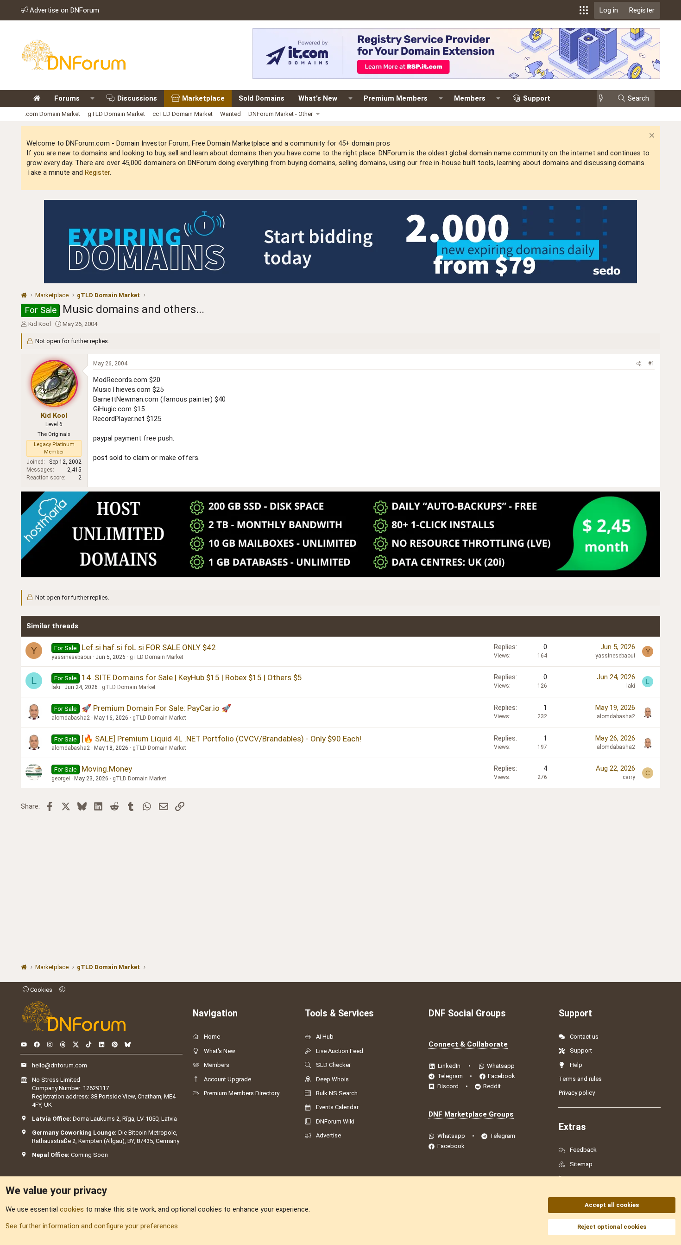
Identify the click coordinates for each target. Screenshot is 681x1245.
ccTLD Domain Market (182, 113)
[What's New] (604, 98)
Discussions (137, 98)
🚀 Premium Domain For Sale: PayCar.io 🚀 (156, 708)
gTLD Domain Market (116, 113)
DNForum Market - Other (280, 113)
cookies (72, 1209)
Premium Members (396, 98)
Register (97, 172)
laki (55, 687)
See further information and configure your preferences (92, 1226)
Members (470, 98)
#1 (651, 363)
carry (629, 777)
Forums (67, 98)
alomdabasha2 (70, 718)
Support (536, 98)
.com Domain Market (52, 113)
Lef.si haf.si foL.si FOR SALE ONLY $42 (149, 647)
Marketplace (203, 98)
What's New (317, 98)
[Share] (639, 363)
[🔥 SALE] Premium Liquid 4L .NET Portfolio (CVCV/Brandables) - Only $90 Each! (221, 738)
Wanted (230, 113)
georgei (60, 778)
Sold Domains (261, 98)
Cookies (40, 989)
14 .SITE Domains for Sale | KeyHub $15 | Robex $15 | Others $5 (192, 677)
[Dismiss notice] (651, 136)
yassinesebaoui (71, 657)
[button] (583, 10)
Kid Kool (39, 323)
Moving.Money (107, 768)
